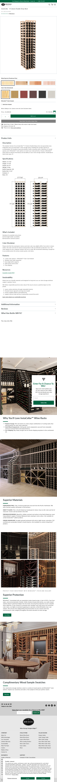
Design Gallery (42, 735)
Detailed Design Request (45, 748)
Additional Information (10, 304)
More (21, 748)
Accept (27, 778)
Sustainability (4, 743)
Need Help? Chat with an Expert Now (28, 121)
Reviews (4, 308)
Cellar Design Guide (43, 737)
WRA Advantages (5, 737)
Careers (3, 748)
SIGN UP (36, 712)
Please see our (12, 127)
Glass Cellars (23, 745)
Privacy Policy (15, 774)
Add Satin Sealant (7, 104)
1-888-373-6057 (41, 1)
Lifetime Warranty (5, 741)
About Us (3, 735)
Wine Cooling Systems (25, 741)
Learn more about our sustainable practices (14, 297)
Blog (2, 768)
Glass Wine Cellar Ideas (44, 741)
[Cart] (52, 4)
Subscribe (15, 710)
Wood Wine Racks (24, 735)
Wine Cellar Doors (24, 743)
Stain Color (7, 87)
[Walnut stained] (10, 341)
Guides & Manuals (5, 757)
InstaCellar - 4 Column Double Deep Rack (5, 347)
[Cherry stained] (8, 341)
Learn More (7, 615)
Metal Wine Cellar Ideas (45, 743)
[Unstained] (3, 341)
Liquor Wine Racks (24, 739)
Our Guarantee (5, 739)
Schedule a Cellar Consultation (27, 757)
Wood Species (9, 78)
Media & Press (4, 750)
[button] (49, 4)
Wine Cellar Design (43, 739)
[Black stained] (13, 341)
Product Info (6, 138)
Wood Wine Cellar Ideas (45, 745)
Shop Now (6, 694)
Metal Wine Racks (24, 737)
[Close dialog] (54, 377)
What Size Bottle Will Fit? (11, 313)
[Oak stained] (5, 341)
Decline (43, 778)
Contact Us (4, 752)
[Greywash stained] (15, 341)
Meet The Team (5, 745)
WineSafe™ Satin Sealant (7, 101)
